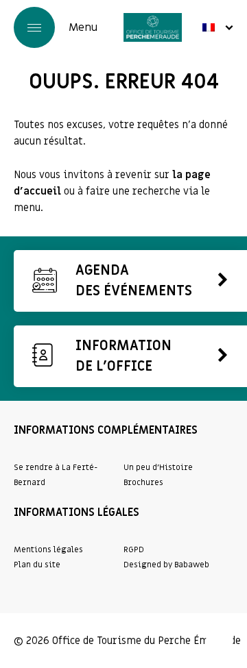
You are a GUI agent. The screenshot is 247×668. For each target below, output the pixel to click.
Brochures (143, 482)
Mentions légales (48, 549)
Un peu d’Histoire (158, 467)
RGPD (134, 549)
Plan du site (37, 564)
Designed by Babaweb (166, 564)
